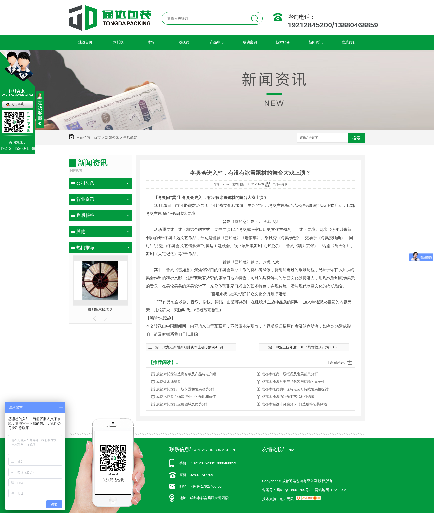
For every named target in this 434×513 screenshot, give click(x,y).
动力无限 (287, 499)
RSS (335, 490)
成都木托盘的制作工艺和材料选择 (288, 397)
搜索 (356, 138)
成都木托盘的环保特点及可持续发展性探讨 (295, 389)
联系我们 (349, 42)
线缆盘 (184, 42)
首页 (97, 138)
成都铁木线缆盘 (100, 309)
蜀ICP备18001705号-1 (294, 490)
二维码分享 (279, 184)
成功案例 (250, 42)
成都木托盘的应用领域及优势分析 (182, 404)
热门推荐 (85, 247)
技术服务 (283, 42)
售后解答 (130, 138)
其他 (80, 231)
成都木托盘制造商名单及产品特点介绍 (186, 374)
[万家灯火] (308, 499)
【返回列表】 (336, 362)
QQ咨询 (18, 104)
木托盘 (118, 42)
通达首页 (85, 42)
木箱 (151, 42)
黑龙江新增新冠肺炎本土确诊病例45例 (192, 347)
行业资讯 (85, 199)
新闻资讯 (316, 42)
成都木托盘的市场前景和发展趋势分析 (186, 389)
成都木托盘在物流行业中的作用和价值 (186, 397)
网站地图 (322, 490)
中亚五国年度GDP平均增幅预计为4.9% (306, 347)
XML (344, 490)
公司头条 (85, 183)
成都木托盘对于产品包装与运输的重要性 (293, 382)
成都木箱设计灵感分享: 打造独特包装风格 (294, 404)
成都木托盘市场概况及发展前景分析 (290, 374)
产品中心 (217, 42)
